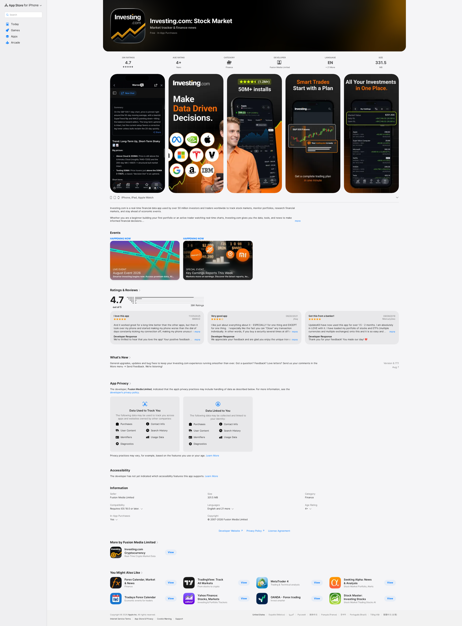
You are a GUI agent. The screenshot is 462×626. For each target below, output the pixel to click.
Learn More (212, 455)
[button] (23, 24)
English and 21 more (219, 508)
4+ (306, 508)
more (298, 220)
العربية (291, 615)
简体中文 (313, 615)
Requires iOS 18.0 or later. (124, 508)
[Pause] (150, 188)
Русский (302, 615)
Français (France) (329, 615)
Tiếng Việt (375, 615)
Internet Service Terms (120, 619)
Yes (112, 519)
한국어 (343, 615)
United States (258, 615)
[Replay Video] (114, 188)
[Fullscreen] (160, 188)
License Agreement (279, 530)
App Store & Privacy (144, 619)
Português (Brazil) (358, 615)
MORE (197, 331)
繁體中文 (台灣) (390, 615)
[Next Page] (402, 133)
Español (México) (277, 615)
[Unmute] (155, 188)
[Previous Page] (106, 133)
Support (179, 619)
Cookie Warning (164, 619)
